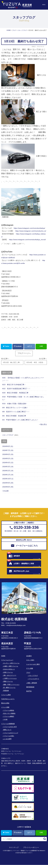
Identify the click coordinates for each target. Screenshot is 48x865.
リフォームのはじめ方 (10, 726)
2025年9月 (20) (7, 483)
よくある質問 (7, 739)
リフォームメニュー (7, 660)
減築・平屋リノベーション (11, 684)
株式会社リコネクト (27, 852)
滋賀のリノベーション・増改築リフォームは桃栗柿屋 (22, 850)
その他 (5, 719)
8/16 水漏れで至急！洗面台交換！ (14, 403)
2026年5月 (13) (7, 458)
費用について (7, 730)
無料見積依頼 (30, 687)
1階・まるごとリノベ (9, 675)
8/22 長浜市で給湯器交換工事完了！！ (16, 388)
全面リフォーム (8, 672)
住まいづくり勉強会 (9, 713)
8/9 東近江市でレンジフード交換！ (15, 408)
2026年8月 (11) (7, 446)
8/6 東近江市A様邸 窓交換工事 (14, 416)
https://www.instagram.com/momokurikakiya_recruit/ (27, 239)
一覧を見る (43, 424)
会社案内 (29, 656)
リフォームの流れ (8, 736)
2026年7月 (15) (7, 450)
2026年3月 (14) (7, 466)
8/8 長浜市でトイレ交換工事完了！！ (16, 412)
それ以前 (5, 491)
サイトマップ (14, 847)
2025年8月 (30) (7, 487)
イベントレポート (33, 678)
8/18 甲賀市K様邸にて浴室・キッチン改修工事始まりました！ (23, 398)
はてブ (29, 346)
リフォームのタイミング (10, 733)
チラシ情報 (29, 668)
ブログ (28, 672)
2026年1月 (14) (7, 475)
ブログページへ (24, 353)
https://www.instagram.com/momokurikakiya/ (29, 228)
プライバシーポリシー (31, 847)
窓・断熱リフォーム (9, 687)
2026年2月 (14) (7, 470)
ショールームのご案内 (33, 664)
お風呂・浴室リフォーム (10, 666)
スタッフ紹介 (30, 660)
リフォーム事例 (6, 695)
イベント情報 (5, 707)
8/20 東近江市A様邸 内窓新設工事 (15, 393)
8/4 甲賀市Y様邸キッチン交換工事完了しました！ (20, 420)
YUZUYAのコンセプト (8, 699)
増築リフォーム (8, 681)
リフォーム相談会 (8, 710)
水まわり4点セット (9, 669)
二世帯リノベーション (10, 678)
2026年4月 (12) (7, 462)
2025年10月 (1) (7, 479)
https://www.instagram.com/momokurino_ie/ (30, 231)
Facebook (18, 346)
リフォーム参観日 (8, 716)
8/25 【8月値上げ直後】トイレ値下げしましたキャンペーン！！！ (23, 379)
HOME (3, 656)
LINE (41, 346)
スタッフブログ (7, 435)
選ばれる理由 (5, 703)
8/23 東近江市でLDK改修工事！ (14, 384)
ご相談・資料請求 (31, 683)
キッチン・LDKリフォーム (11, 663)
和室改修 (6, 690)
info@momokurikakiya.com (16, 625)
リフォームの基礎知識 (8, 723)
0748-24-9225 (11, 623)
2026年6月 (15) (7, 454)
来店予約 (29, 691)
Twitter (7, 346)
